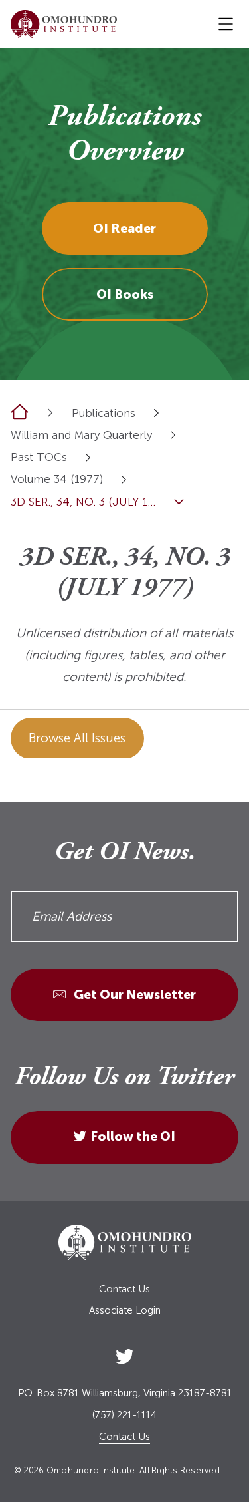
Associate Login (125, 1310)
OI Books (124, 294)
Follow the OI (132, 1136)
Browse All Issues (77, 738)
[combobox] (156, 412)
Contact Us (124, 1289)
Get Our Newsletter (133, 994)
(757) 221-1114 (124, 1415)
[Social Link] (125, 1354)
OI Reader (124, 228)
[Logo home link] (64, 24)
